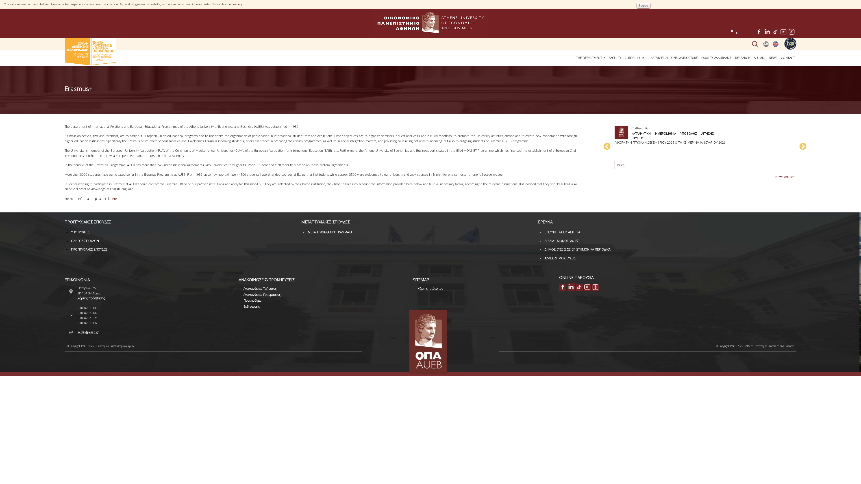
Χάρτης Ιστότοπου (430, 288)
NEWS (773, 58)
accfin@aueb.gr (88, 332)
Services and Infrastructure (674, 58)
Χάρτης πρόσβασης (91, 298)
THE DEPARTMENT (589, 58)
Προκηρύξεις (252, 300)
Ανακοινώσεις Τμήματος (260, 288)
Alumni (759, 58)
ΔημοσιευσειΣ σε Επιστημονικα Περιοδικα (577, 249)
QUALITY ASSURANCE (716, 58)
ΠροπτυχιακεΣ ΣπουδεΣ (89, 249)
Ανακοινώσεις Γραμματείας (262, 294)
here (239, 4)
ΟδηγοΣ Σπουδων (85, 241)
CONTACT (788, 58)
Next (803, 146)
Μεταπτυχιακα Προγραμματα (330, 232)
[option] (704, 149)
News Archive (784, 177)
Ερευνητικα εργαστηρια (562, 232)
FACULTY (615, 58)
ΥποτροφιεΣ (80, 232)
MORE (621, 165)
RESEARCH (742, 58)
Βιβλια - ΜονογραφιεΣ (562, 241)
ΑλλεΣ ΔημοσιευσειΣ (560, 258)
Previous (607, 146)
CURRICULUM (635, 58)
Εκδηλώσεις (252, 306)
